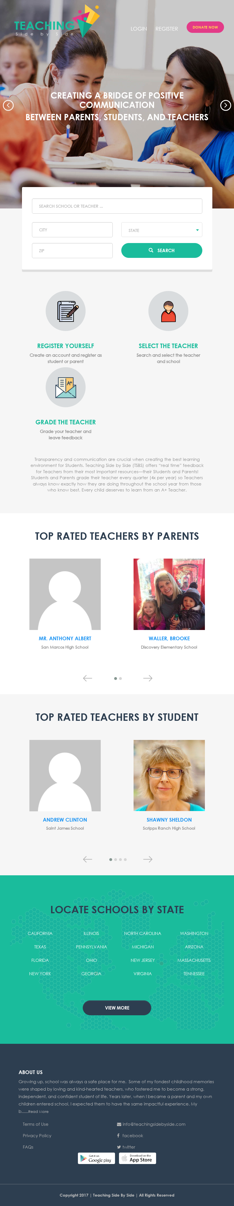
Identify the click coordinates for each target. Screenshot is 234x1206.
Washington (194, 933)
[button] (7, 104)
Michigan (143, 947)
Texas (40, 947)
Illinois (91, 933)
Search (166, 250)
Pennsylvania (91, 947)
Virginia (143, 973)
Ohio (91, 960)
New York (40, 973)
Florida (40, 960)
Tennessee (194, 973)
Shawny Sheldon (169, 819)
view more (117, 1007)
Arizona (194, 947)
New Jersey (143, 960)
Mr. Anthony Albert (65, 638)
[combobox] (161, 229)
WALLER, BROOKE (169, 638)
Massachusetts (194, 960)
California (40, 933)
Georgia (91, 973)
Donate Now (205, 27)
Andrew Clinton (65, 819)
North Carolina (142, 933)
